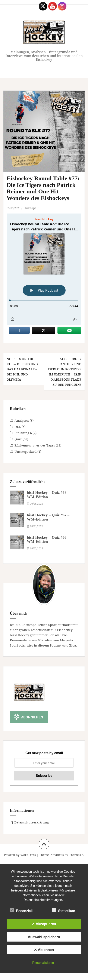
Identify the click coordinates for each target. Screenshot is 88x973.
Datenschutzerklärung (31, 822)
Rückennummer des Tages (35, 445)
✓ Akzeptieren (44, 924)
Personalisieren (43, 962)
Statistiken (66, 911)
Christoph (30, 208)
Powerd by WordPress (20, 855)
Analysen (22, 420)
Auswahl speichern (44, 937)
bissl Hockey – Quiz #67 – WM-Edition (48, 517)
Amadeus (57, 855)
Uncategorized (26, 451)
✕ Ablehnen (44, 950)
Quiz (18, 439)
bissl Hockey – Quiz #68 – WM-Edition (48, 494)
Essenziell (24, 911)
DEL (18, 426)
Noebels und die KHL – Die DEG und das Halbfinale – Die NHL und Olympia (22, 369)
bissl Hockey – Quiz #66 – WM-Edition (48, 539)
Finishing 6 (23, 433)
